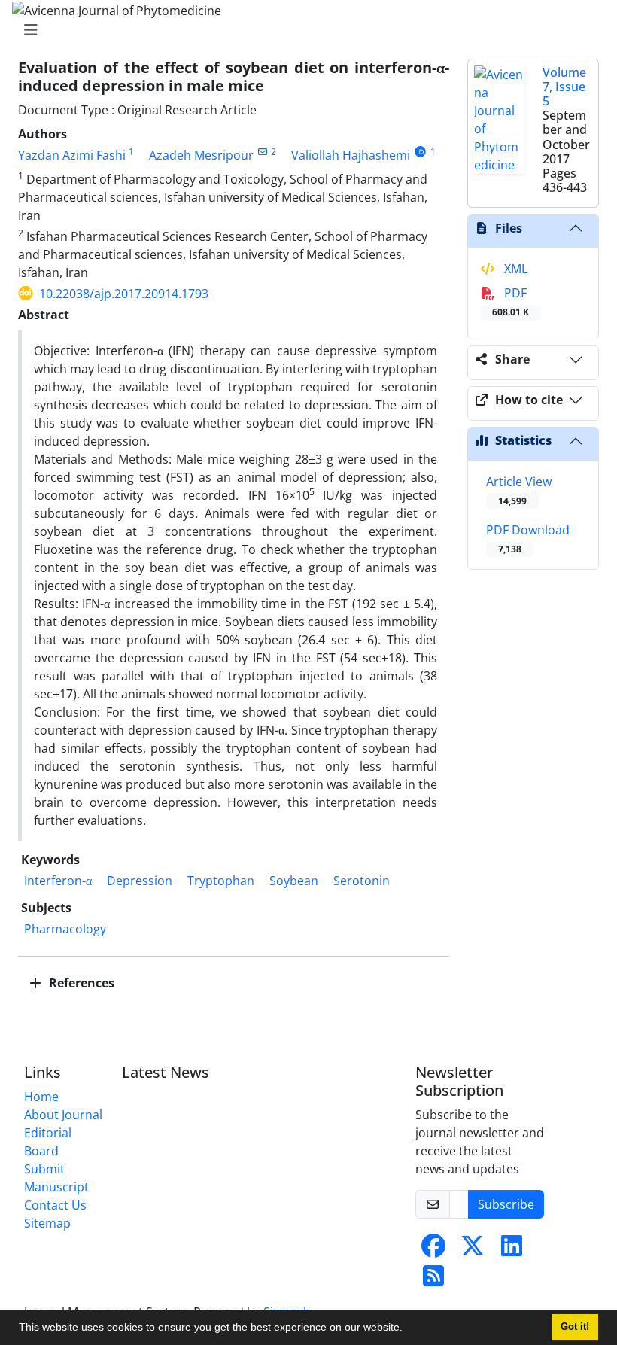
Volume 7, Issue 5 (564, 86)
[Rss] (433, 1280)
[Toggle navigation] (304, 30)
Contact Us (55, 1205)
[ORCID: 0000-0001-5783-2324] (420, 151)
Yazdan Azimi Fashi (72, 155)
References (80, 983)
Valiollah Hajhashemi (350, 155)
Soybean (293, 880)
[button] (408, 1329)
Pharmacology (65, 929)
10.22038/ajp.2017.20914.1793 (123, 293)
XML (514, 268)
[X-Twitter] (472, 1250)
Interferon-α (58, 880)
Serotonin (361, 880)
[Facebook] (433, 1250)
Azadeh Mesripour (201, 155)
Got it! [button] (575, 1327)
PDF (510, 301)
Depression (139, 880)
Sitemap (47, 1223)
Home (41, 1096)
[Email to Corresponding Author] (262, 151)
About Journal (63, 1114)
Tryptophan (220, 880)
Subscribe (506, 1204)
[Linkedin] (512, 1250)
